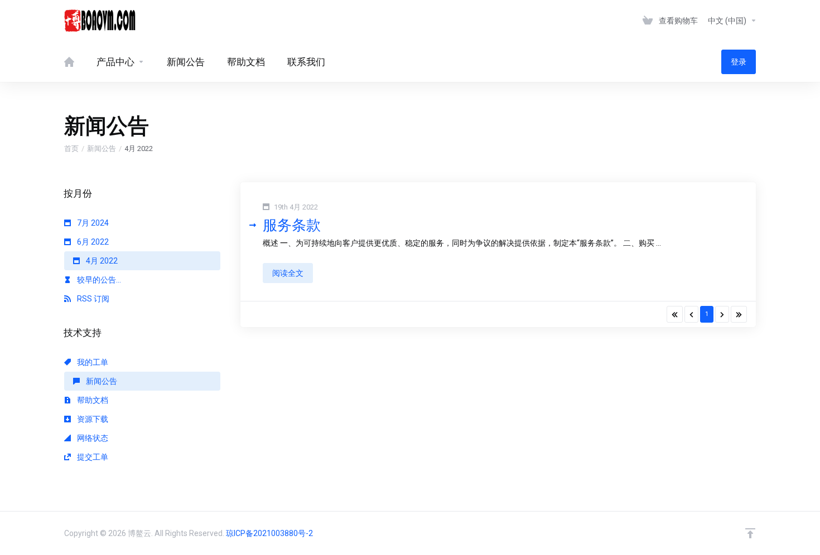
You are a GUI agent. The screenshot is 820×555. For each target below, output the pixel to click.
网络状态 (91, 438)
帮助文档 (91, 400)
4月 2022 (101, 260)
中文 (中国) (728, 20)
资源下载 (91, 419)
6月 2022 (92, 241)
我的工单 (91, 362)
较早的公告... (98, 279)
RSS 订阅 (92, 298)
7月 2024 (92, 222)
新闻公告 (101, 148)
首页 (71, 148)
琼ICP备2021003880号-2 (269, 533)
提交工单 (91, 456)
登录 (738, 61)
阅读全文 (287, 273)
